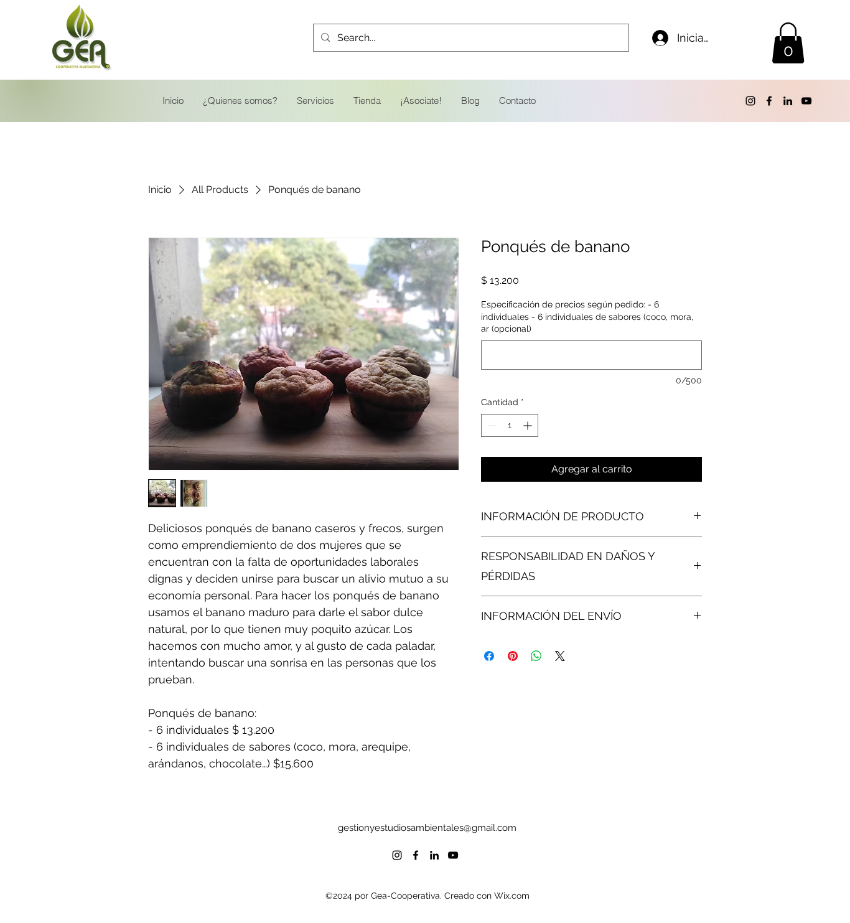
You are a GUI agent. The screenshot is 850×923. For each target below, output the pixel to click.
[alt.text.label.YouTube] (806, 101)
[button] (788, 42)
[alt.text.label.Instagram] (750, 101)
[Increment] (528, 425)
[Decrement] (490, 425)
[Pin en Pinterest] (512, 656)
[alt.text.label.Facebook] (769, 101)
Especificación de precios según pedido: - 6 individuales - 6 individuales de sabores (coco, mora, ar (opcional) (587, 316)
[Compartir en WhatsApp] (536, 656)
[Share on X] (560, 656)
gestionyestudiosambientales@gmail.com (427, 827)
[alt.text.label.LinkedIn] (788, 101)
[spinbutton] (509, 425)
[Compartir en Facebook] (489, 656)
